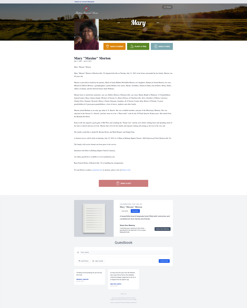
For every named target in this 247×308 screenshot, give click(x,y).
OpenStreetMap (125, 302)
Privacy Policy (118, 299)
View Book (124, 211)
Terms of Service (128, 299)
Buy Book (135, 211)
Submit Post (164, 261)
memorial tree (97, 170)
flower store (126, 170)
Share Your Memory (162, 229)
